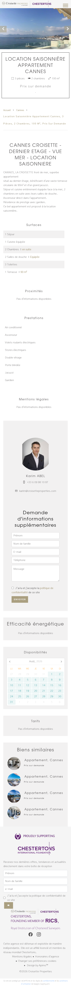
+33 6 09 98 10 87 (37, 482)
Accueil (7, 110)
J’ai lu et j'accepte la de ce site (36, 897)
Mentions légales (22, 956)
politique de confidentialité (47, 895)
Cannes (20, 110)
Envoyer (20, 599)
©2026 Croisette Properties (35, 971)
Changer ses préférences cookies (37, 961)
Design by (37, 965)
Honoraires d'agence (47, 956)
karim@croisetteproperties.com (37, 491)
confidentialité (48, 981)
